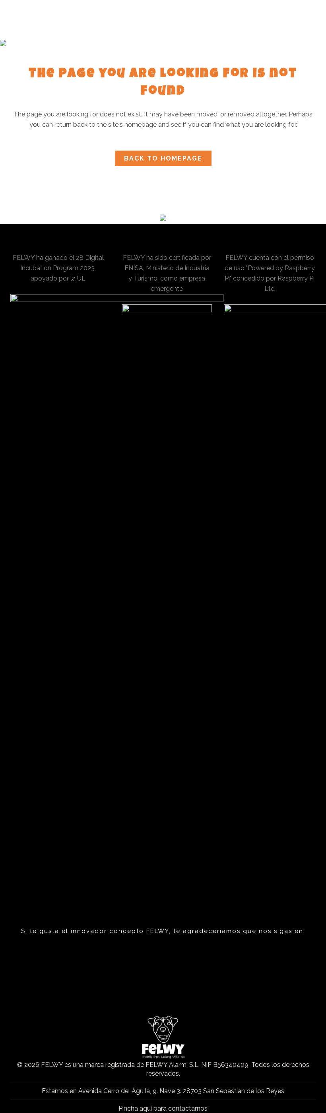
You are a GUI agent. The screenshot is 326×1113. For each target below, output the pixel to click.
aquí (146, 1108)
